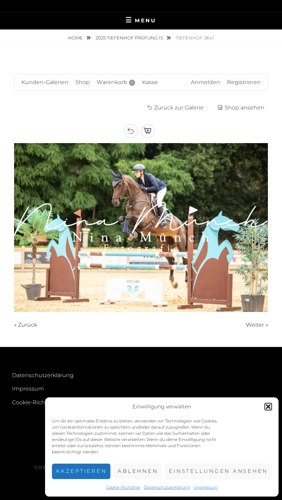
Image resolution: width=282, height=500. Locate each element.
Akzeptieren (81, 471)
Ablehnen (138, 471)
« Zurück (25, 325)
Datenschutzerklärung (167, 487)
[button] (268, 406)
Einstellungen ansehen (218, 471)
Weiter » (257, 325)
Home (76, 37)
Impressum (206, 487)
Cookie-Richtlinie (123, 487)
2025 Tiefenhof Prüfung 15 (130, 37)
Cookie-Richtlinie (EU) (42, 402)
